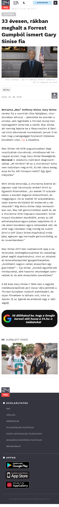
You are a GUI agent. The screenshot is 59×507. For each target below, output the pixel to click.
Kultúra (9, 14)
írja (23, 139)
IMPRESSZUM (12, 421)
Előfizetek (42, 2)
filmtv (33, 8)
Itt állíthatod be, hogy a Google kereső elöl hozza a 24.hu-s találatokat (33, 319)
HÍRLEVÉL (11, 415)
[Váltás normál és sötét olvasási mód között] (24, 3)
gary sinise (20, 8)
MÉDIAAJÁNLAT (13, 446)
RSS (8, 409)
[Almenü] (16, 2)
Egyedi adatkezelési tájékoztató (24, 434)
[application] (29, 358)
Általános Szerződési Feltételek (24, 440)
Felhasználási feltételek (20, 427)
